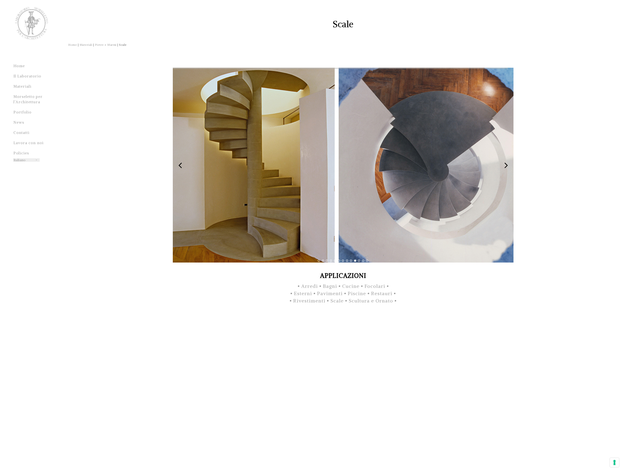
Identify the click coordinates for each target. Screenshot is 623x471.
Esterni (303, 293)
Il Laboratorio (27, 76)
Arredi (309, 286)
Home (19, 66)
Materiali (22, 86)
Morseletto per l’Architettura (28, 99)
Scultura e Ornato (371, 301)
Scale (337, 301)
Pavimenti (330, 293)
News (18, 122)
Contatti (21, 132)
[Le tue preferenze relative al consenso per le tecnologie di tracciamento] (614, 462)
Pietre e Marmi (106, 45)
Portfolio (22, 112)
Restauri (381, 293)
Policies (21, 153)
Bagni (330, 286)
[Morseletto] (31, 27)
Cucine (350, 286)
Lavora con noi (28, 143)
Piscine (357, 293)
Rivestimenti (309, 301)
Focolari (375, 286)
